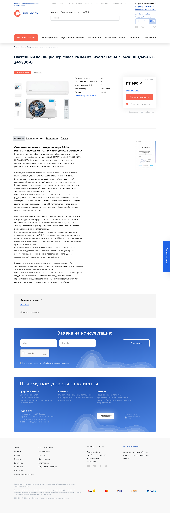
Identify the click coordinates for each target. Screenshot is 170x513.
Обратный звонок (143, 17)
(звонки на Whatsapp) (144, 7)
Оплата (64, 138)
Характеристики (34, 138)
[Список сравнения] (139, 21)
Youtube (136, 27)
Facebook (149, 27)
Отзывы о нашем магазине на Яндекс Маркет (132, 416)
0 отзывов (38, 73)
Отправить (136, 343)
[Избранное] (144, 21)
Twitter (154, 27)
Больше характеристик (85, 96)
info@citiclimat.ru (142, 14)
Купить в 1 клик (132, 90)
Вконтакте (143, 27)
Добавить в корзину (139, 97)
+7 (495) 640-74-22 (95, 447)
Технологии (52, 138)
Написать (24, 305)
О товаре (19, 138)
